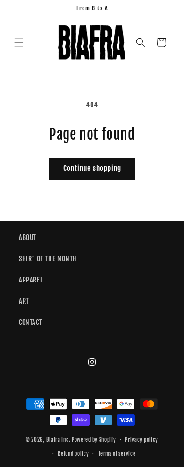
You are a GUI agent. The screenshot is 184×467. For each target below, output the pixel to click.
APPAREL (30, 280)
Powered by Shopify (94, 439)
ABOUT (27, 238)
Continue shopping (92, 168)
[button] (18, 42)
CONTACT (30, 322)
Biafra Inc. (58, 439)
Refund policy (73, 454)
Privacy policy (141, 439)
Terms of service (116, 454)
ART (24, 301)
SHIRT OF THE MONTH (48, 259)
